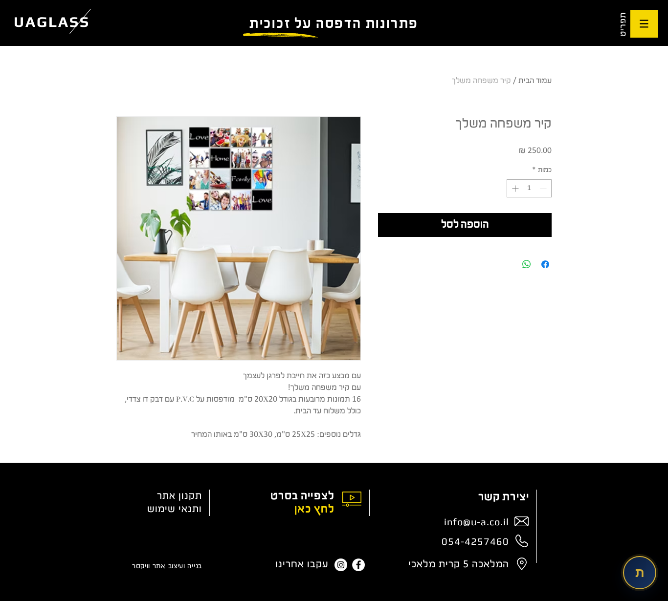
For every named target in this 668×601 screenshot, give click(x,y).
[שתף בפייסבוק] (545, 264)
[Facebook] (358, 564)
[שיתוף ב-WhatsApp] (527, 264)
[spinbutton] (529, 188)
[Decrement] (544, 188)
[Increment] (514, 188)
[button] (644, 24)
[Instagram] (340, 564)
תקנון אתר (179, 496)
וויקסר (141, 566)
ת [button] (640, 572)
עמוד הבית (535, 81)
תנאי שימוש (173, 509)
